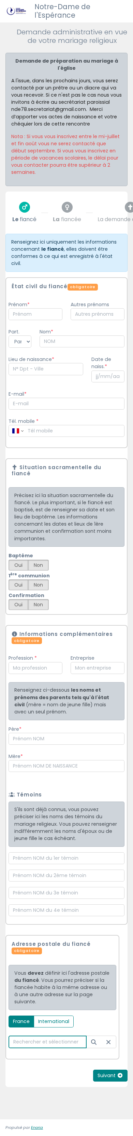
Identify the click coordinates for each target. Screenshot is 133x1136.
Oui (18, 565)
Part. (14, 331)
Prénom (18, 304)
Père (14, 729)
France (21, 1021)
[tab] (24, 212)
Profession (21, 658)
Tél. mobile (24, 421)
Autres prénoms (90, 304)
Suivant (107, 1075)
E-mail (16, 394)
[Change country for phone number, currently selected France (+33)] (17, 431)
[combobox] (35, 314)
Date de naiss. (101, 363)
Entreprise (82, 658)
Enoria (37, 1127)
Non (38, 565)
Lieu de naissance (30, 359)
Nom (45, 331)
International (53, 1021)
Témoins (28, 794)
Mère (14, 756)
